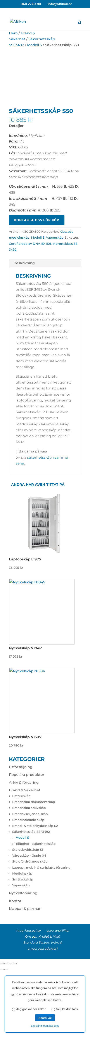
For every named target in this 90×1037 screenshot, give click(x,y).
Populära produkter (26, 775)
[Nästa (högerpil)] (6, 969)
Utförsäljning (20, 767)
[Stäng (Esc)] (1, 963)
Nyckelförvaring (23, 893)
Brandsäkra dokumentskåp (33, 802)
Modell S (34, 45)
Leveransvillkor (58, 931)
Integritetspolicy (28, 931)
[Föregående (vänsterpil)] (1, 969)
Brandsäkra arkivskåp (29, 808)
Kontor (15, 901)
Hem (13, 33)
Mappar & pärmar (25, 909)
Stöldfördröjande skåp (30, 861)
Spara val (45, 1017)
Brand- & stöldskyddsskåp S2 (35, 826)
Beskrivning (24, 263)
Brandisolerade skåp (28, 820)
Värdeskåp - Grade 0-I (29, 855)
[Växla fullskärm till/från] (10, 963)
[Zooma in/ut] (15, 963)
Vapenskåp (55, 237)
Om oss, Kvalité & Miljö (42, 936)
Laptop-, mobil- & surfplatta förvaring (41, 868)
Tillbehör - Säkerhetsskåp (36, 844)
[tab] (45, 263)
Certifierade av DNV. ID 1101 (30, 244)
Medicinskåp (22, 873)
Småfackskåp (22, 879)
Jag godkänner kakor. (31, 1009)
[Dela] (6, 963)
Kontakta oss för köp (36, 220)
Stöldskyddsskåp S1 (27, 850)
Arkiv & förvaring (24, 782)
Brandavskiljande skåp (30, 814)
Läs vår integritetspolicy (45, 1025)
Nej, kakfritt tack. (67, 1009)
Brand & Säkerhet (24, 790)
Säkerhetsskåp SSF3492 (31, 832)
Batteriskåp (21, 796)
